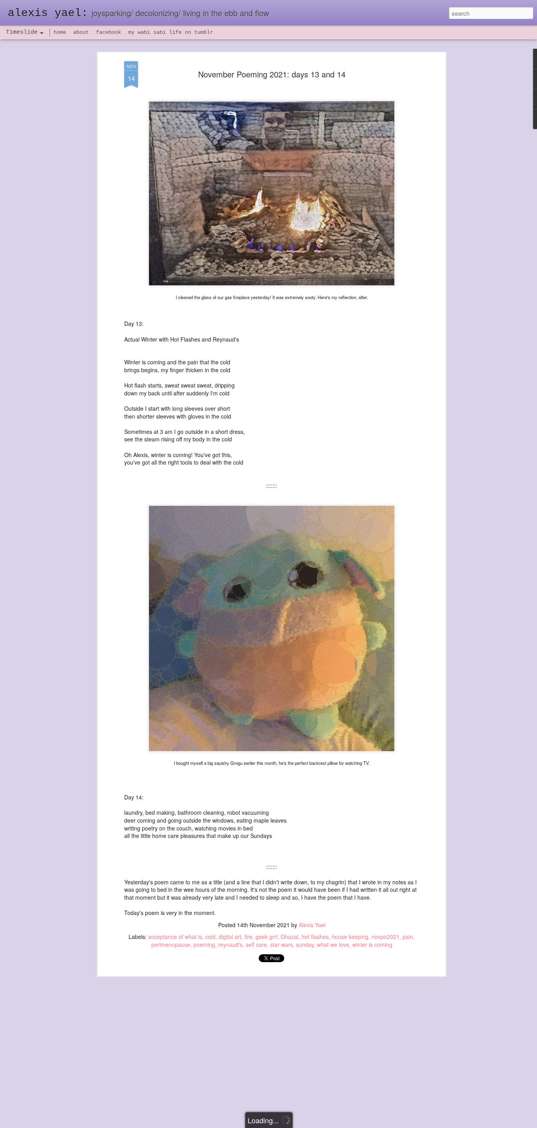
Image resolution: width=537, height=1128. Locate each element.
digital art (230, 937)
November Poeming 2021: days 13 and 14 (272, 74)
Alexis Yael (312, 925)
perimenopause (170, 944)
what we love (333, 944)
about (81, 32)
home (59, 32)
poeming (204, 944)
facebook (108, 32)
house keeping (350, 937)
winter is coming (372, 944)
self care (256, 944)
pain (408, 937)
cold (210, 937)
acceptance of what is (175, 937)
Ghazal (289, 937)
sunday (305, 944)
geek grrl (267, 937)
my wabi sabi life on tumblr (170, 32)
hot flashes (315, 937)
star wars (281, 944)
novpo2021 (385, 937)
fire (248, 937)
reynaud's (230, 944)
